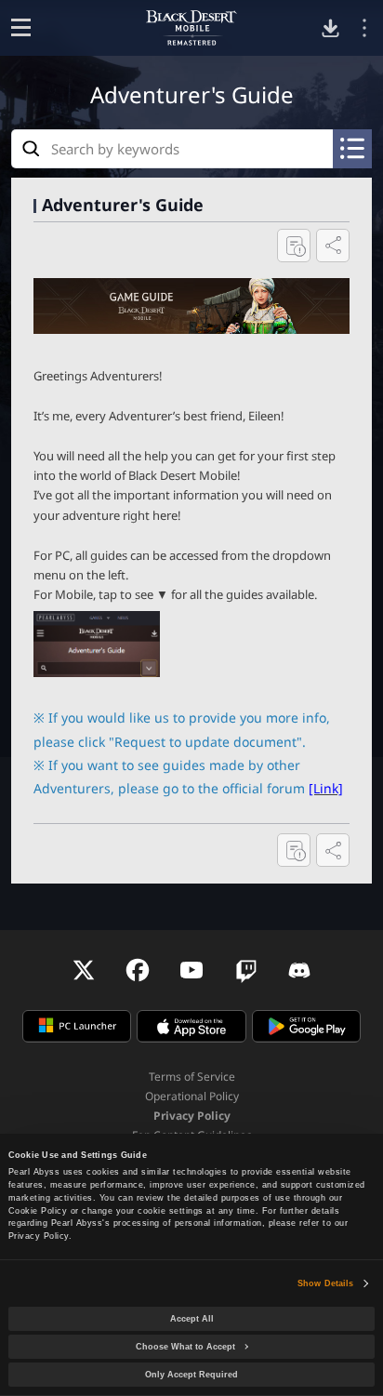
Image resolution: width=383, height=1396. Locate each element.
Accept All (192, 1318)
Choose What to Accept (185, 1346)
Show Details (325, 1283)
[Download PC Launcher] (330, 28)
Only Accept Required (191, 1374)
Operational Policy (192, 1096)
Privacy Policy (192, 1115)
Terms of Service (192, 1076)
